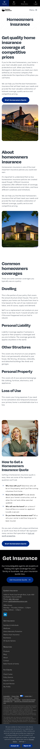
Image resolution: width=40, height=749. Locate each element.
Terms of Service (7, 698)
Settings (22, 741)
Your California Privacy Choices (11, 699)
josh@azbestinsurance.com (17, 601)
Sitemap (16, 698)
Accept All (15, 746)
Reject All (27, 746)
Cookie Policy (28, 696)
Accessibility (6, 696)
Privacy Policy (15, 696)
